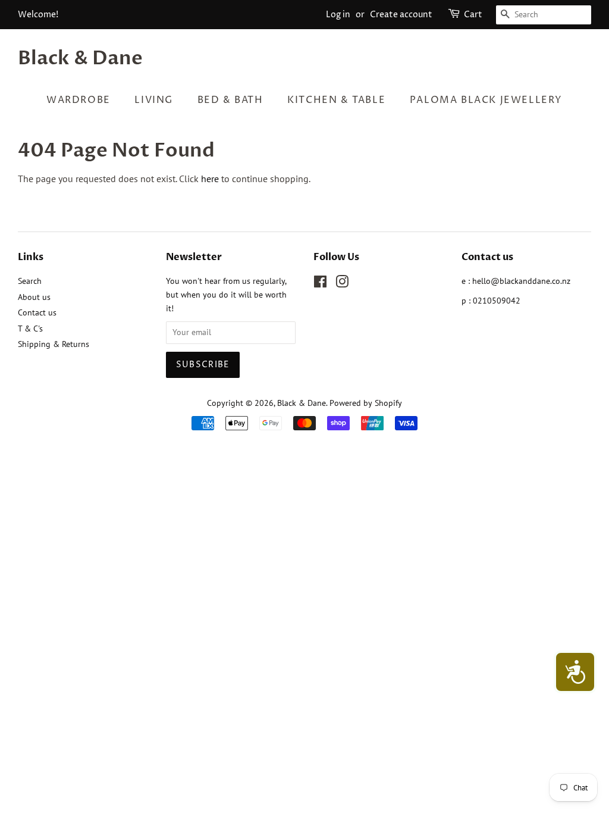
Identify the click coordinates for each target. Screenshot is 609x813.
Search (30, 281)
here (210, 179)
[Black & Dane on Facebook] (320, 284)
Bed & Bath (230, 100)
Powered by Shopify (365, 403)
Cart (473, 14)
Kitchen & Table (336, 100)
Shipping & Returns (53, 344)
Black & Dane (80, 58)
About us (34, 297)
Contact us (37, 312)
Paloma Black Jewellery (486, 100)
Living (153, 100)
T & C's (30, 328)
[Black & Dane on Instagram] (342, 284)
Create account (401, 14)
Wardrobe (78, 100)
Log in (338, 14)
